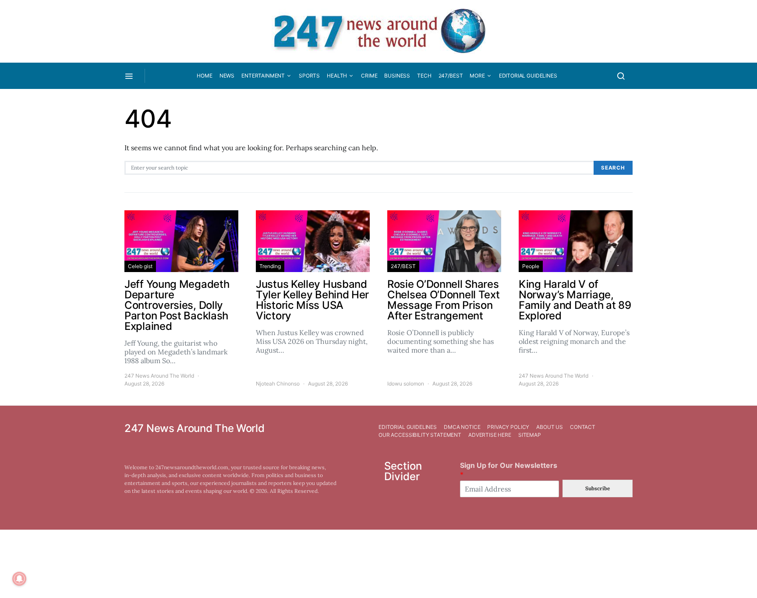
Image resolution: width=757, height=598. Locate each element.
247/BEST (451, 75)
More (477, 75)
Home (204, 75)
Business (397, 75)
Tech (424, 75)
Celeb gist (140, 266)
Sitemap (529, 435)
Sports (309, 75)
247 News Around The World (159, 375)
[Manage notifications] (19, 579)
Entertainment (263, 75)
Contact (582, 427)
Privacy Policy (508, 427)
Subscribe (597, 488)
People (530, 266)
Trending (270, 266)
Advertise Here (489, 435)
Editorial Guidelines (528, 75)
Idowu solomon (405, 383)
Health (337, 75)
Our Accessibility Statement (419, 435)
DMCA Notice (462, 427)
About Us (549, 427)
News (226, 75)
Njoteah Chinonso (278, 383)
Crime (369, 75)
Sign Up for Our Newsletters (508, 470)
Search (613, 168)
